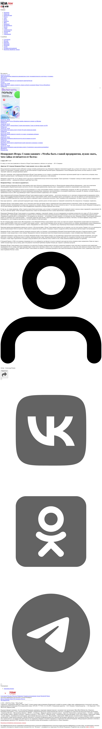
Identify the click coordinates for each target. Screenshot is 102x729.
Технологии (7, 31)
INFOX (92, 727)
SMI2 (87, 727)
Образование (7, 34)
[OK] (51, 581)
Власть (6, 16)
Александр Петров (10, 368)
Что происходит (5, 700)
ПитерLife (6, 45)
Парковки (7, 699)
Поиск (48, 696)
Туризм (6, 32)
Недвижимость (8, 25)
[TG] (51, 682)
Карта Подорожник (15, 699)
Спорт (5, 28)
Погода (23, 699)
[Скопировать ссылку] (1, 379)
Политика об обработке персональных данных (13, 722)
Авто (5, 18)
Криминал (6, 24)
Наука (5, 19)
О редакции (7, 39)
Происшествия (8, 15)
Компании (6, 43)
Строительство (8, 29)
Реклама (6, 41)
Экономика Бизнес (9, 688)
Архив (5, 46)
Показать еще (4, 150)
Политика (6, 12)
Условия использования (10, 48)
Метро (2, 699)
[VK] (51, 480)
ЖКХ (5, 22)
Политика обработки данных (12, 49)
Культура (6, 21)
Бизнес (6, 27)
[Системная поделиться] (1, 684)
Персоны (6, 42)
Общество (6, 14)
